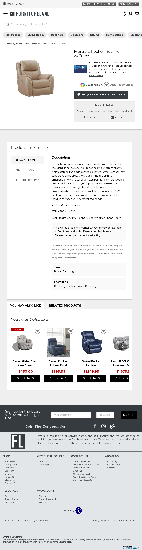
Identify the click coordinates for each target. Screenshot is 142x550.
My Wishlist (44, 502)
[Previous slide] (16, 346)
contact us (70, 235)
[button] (5, 14)
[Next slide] (122, 346)
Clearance (10, 480)
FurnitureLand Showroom (86, 464)
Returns (43, 461)
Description (25, 160)
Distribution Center (82, 467)
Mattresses (13, 34)
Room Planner (12, 499)
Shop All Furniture (14, 483)
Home (10, 43)
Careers (111, 467)
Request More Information (104, 94)
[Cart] (136, 13)
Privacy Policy (99, 520)
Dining (94, 34)
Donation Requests (82, 480)
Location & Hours (81, 461)
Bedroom (77, 34)
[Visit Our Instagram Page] (104, 426)
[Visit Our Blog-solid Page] (112, 426)
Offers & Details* (127, 520)
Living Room (36, 34)
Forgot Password (47, 499)
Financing (44, 464)
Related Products (65, 305)
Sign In (42, 496)
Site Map (112, 520)
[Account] (130, 13)
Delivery (9, 496)
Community (113, 464)
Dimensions (24, 170)
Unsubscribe (11, 502)
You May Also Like (25, 305)
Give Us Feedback (81, 474)
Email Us (77, 470)
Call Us (91, 117)
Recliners (57, 34)
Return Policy (27, 180)
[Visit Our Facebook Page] (95, 426)
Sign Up (128, 415)
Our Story (112, 461)
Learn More (96, 75)
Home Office (114, 34)
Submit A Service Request (86, 476)
